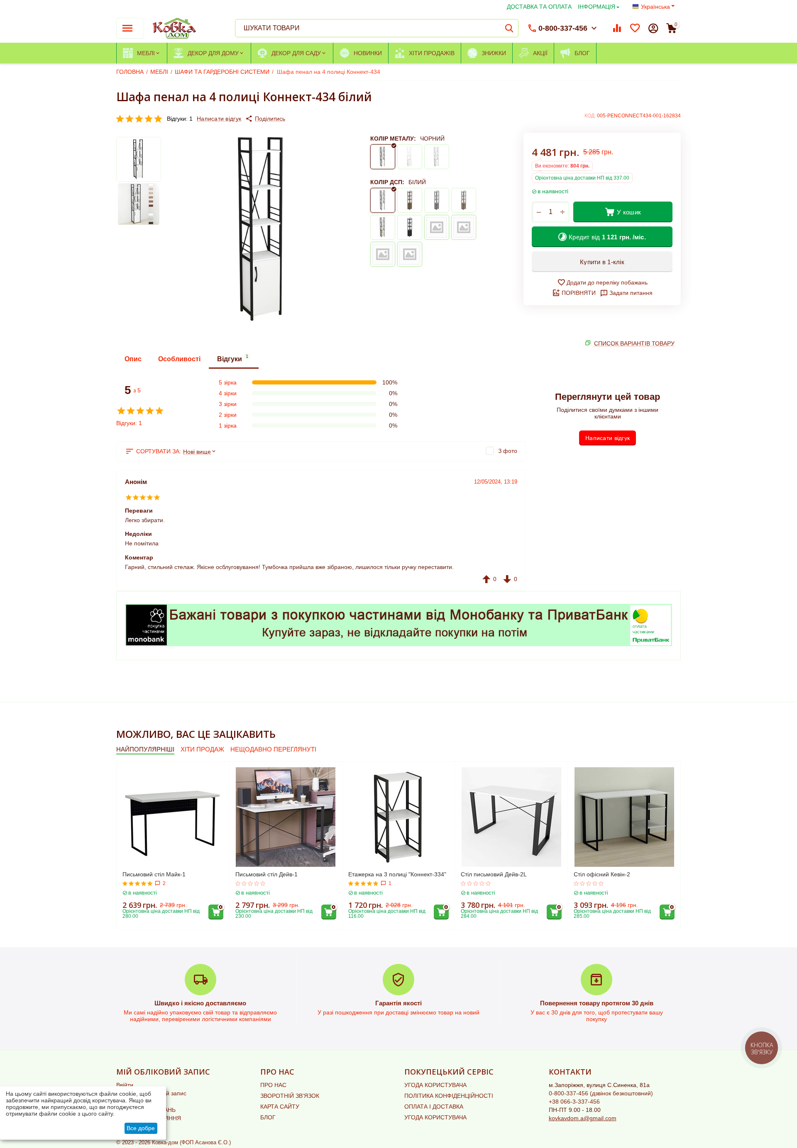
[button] (265, 118)
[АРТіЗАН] (409, 200)
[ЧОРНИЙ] (382, 156)
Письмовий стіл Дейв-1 (266, 874)
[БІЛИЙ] (409, 156)
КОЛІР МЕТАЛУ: (393, 138)
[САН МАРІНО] (463, 200)
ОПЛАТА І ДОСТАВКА (433, 1106)
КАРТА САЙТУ (279, 1106)
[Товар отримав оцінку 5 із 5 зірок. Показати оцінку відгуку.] (137, 883)
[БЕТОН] (436, 200)
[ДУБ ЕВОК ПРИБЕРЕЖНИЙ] (463, 227)
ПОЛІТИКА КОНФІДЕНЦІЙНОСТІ (448, 1095)
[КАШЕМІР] (436, 227)
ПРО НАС (273, 1085)
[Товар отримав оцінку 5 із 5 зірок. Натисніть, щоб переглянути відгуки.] (139, 119)
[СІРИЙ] (436, 156)
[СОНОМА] (382, 227)
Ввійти (124, 1085)
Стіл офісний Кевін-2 (602, 874)
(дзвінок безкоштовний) (601, 1093)
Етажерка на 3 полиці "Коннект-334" (397, 874)
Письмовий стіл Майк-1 (154, 874)
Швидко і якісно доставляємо (200, 1003)
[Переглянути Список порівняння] (617, 28)
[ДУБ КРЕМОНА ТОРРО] (382, 254)
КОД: (590, 116)
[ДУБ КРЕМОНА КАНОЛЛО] (409, 254)
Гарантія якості (398, 1003)
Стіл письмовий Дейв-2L (494, 874)
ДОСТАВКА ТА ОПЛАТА (539, 6)
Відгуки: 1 (180, 118)
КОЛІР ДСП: (387, 182)
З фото (507, 451)
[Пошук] (509, 28)
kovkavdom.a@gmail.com (582, 1118)
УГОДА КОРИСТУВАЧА (435, 1085)
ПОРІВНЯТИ (579, 292)
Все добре (141, 1128)
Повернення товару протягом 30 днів (596, 1003)
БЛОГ (268, 1117)
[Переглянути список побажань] (635, 28)
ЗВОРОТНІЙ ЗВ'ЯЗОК (289, 1095)
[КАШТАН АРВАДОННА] (409, 227)
